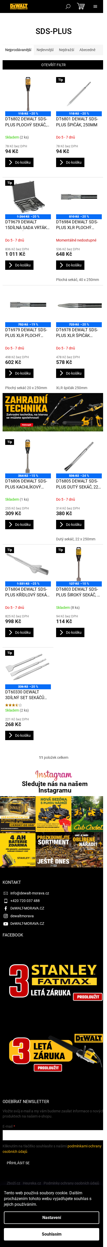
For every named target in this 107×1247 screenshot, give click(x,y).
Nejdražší (66, 50)
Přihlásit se (18, 1163)
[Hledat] (68, 6)
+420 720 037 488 (25, 901)
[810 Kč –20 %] (79, 197)
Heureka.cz (32, 1183)
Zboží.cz (13, 1183)
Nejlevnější (45, 50)
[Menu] (95, 6)
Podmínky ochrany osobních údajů (71, 1183)
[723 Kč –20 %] (79, 305)
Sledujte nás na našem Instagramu (55, 787)
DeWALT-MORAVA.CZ (27, 908)
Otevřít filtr (53, 65)
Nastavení (51, 1217)
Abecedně (87, 50)
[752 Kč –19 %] (28, 305)
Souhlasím (52, 1234)
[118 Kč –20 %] (28, 94)
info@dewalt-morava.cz (29, 893)
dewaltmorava (22, 916)
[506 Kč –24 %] (79, 456)
